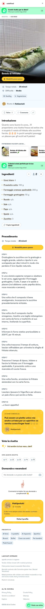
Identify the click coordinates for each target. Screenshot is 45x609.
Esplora (4, 599)
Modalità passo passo (14, 79)
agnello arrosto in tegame (10, 559)
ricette (5, 17)
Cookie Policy (27, 592)
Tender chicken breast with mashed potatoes (17, 563)
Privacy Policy (6, 592)
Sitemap (26, 596)
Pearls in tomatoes (8, 580)
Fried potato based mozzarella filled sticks (16, 566)
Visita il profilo (22, 519)
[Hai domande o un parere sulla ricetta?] (20, 475)
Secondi (14, 17)
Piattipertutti (20, 104)
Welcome (26, 599)
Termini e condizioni (8, 596)
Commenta (24, 113)
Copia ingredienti (12, 225)
